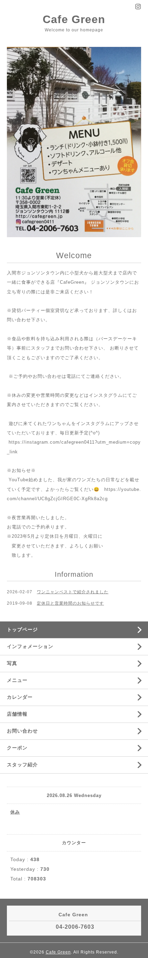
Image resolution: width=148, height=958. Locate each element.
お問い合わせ (22, 731)
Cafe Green (74, 19)
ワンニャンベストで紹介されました (72, 591)
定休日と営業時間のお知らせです (70, 603)
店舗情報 (17, 714)
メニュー (17, 680)
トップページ (22, 629)
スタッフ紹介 (22, 764)
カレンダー (20, 697)
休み (15, 812)
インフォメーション (30, 646)
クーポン (17, 747)
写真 (12, 663)
